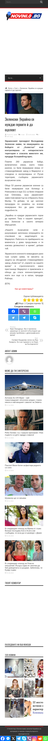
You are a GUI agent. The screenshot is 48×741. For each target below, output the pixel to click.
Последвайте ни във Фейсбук (18, 644)
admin (15, 134)
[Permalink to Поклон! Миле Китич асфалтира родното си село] (24, 462)
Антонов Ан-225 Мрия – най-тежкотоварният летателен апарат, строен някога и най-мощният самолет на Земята (23, 400)
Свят (16, 88)
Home (9, 88)
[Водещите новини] (24, 18)
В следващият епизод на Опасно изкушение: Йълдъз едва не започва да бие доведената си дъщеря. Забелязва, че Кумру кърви (23, 566)
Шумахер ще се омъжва (15, 498)
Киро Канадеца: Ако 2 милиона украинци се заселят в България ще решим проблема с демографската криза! (25, 331)
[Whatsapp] (35, 311)
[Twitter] (13, 318)
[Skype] (35, 318)
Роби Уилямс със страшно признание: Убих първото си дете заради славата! (24, 434)
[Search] (41, 2)
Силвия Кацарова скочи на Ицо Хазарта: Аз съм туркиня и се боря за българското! (23, 341)
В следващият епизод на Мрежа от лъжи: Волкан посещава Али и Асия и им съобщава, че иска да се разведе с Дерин (23, 530)
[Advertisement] (24, 47)
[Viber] (24, 311)
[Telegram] (24, 318)
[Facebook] (13, 311)
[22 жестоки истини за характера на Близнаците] (33, 708)
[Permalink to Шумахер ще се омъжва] (24, 495)
